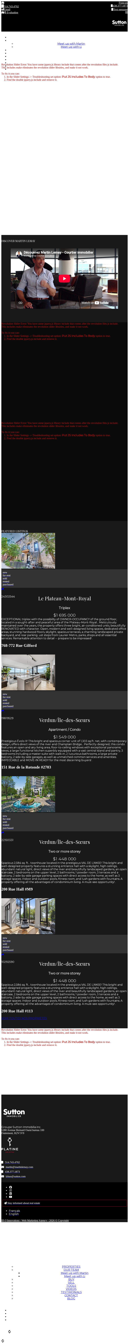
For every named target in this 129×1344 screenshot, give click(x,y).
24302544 (8, 596)
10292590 (7, 962)
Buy (68, 50)
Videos (67, 59)
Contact (71, 1295)
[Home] (32, 2)
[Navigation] (96, 12)
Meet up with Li (71, 47)
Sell (68, 53)
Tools (68, 56)
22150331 (7, 840)
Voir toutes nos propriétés (24, 1018)
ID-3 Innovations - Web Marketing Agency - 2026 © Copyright (35, 1220)
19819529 (7, 718)
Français (123, 2)
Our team (68, 40)
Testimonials (67, 62)
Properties (68, 37)
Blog (68, 69)
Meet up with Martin (71, 43)
